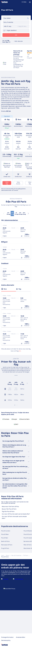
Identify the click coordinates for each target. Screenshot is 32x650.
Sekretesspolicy (5, 640)
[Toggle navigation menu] (30, 2)
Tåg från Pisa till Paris (8, 511)
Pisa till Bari (4, 538)
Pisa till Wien (5, 534)
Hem (2, 555)
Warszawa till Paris (6, 545)
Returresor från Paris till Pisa (10, 506)
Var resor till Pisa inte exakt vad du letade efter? (16, 514)
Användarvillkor (20, 637)
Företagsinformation (7, 637)
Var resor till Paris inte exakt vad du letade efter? (14, 517)
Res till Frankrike (16, 555)
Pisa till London (5, 531)
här (20, 351)
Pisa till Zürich (28, 534)
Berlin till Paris (5, 541)
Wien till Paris (28, 545)
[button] (9, 26)
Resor (7, 555)
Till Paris (25, 555)
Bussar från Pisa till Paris (9, 509)
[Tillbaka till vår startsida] (4, 2)
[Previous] (5, 383)
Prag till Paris (5, 548)
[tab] (8, 289)
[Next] (28, 213)
